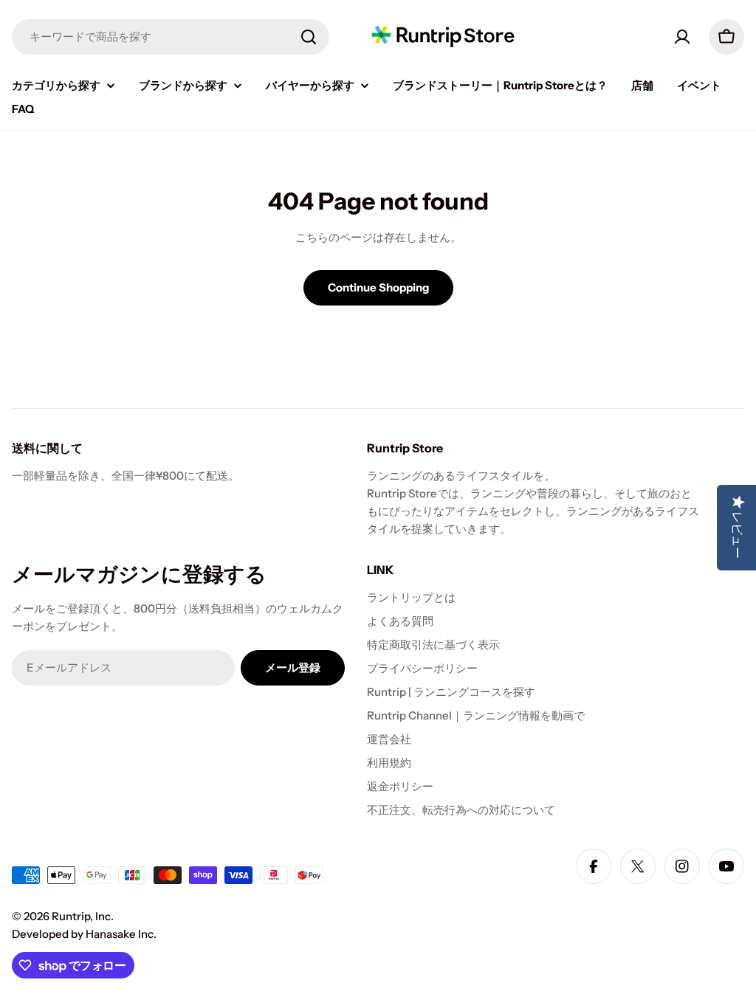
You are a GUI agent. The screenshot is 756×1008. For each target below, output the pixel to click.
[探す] (308, 37)
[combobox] (170, 37)
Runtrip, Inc (81, 916)
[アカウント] (682, 37)
